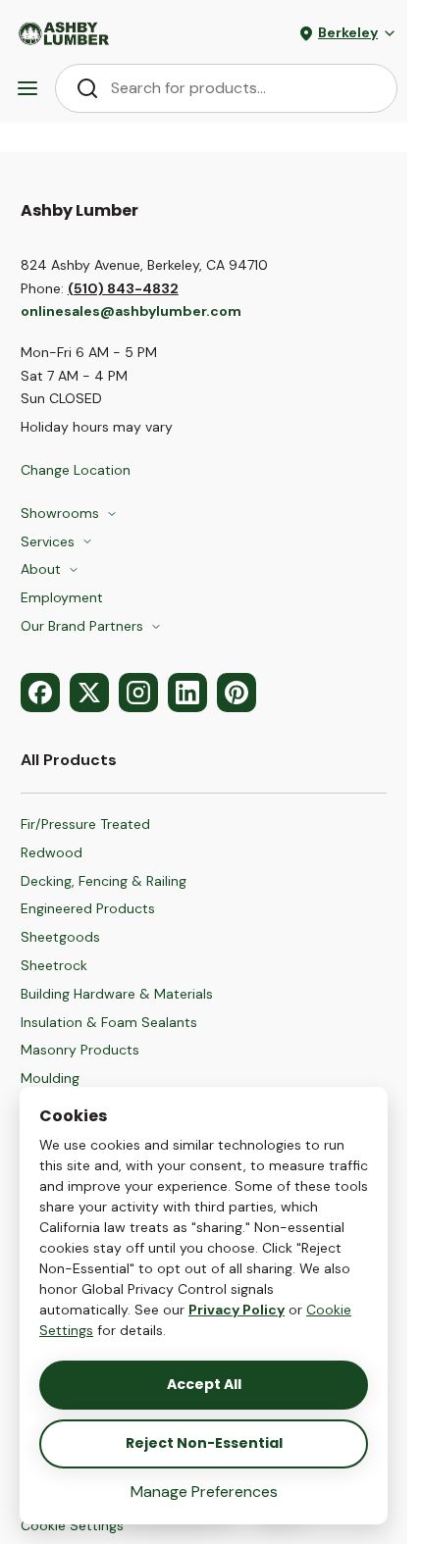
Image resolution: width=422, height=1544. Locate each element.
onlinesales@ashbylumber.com (131, 311)
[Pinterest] (236, 692)
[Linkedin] (187, 692)
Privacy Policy (236, 1309)
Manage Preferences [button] (204, 1491)
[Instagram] (138, 692)
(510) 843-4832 (123, 288)
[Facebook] (40, 692)
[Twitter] (89, 692)
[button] (85, 1526)
